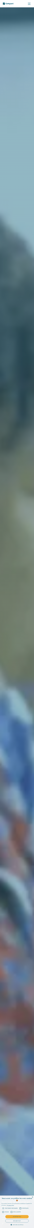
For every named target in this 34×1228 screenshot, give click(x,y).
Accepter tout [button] (17, 1216)
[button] (29, 3)
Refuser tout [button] (17, 1221)
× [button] (32, 1197)
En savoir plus (10, 1205)
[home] (8, 3)
